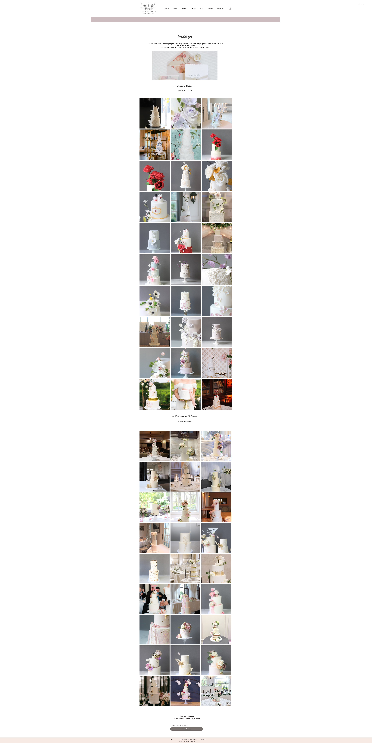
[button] (184, 9)
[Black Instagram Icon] (363, 4)
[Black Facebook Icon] (359, 4)
